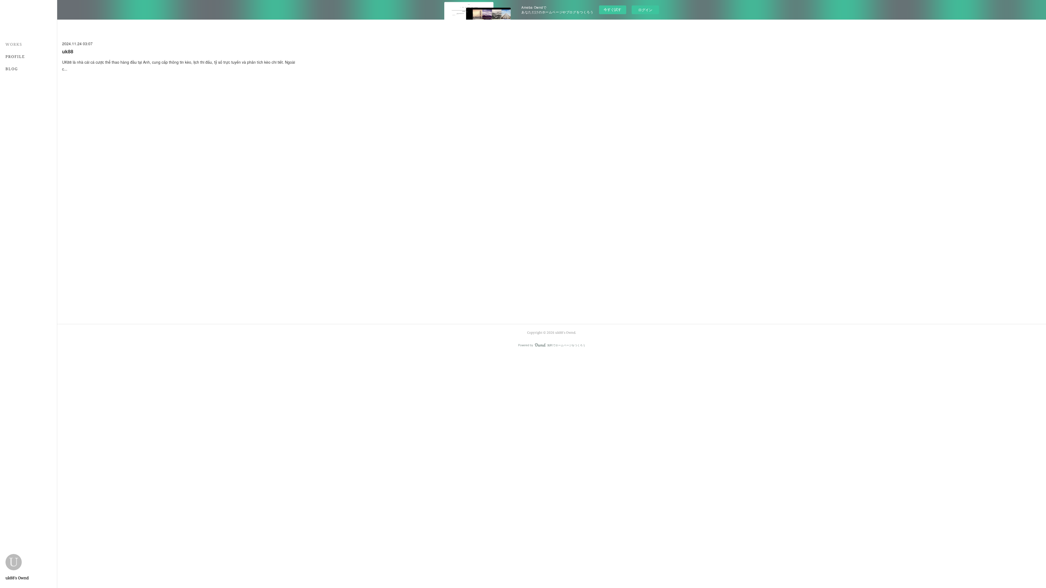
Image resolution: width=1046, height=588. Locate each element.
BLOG (11, 68)
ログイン (645, 9)
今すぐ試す (612, 9)
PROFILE (15, 56)
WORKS (13, 44)
